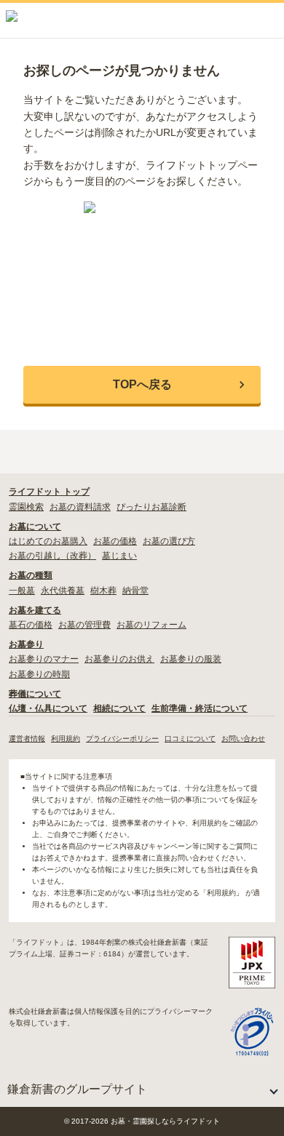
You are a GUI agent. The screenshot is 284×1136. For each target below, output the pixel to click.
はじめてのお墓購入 (48, 541)
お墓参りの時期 (39, 674)
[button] (142, 385)
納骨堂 (135, 590)
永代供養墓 (62, 590)
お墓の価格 (115, 541)
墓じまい (119, 556)
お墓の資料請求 (80, 507)
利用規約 (65, 739)
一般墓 (22, 590)
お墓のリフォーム (151, 625)
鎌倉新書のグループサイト (77, 1089)
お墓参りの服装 (190, 659)
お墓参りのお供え (119, 659)
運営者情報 (27, 739)
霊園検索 (26, 507)
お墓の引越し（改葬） (52, 556)
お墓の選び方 (169, 541)
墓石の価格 (30, 625)
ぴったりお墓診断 (151, 507)
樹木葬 (103, 590)
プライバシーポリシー (122, 739)
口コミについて (190, 739)
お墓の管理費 (84, 625)
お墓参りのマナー (44, 659)
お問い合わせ (243, 739)
